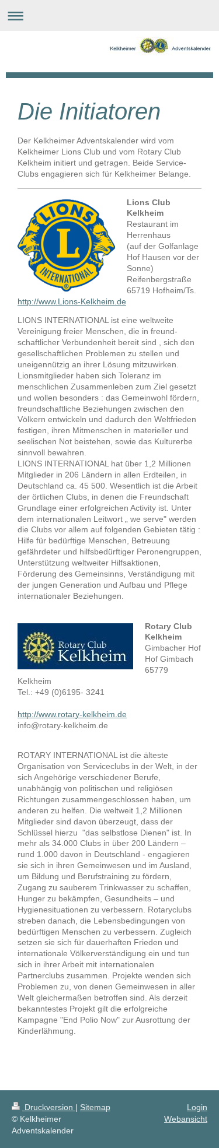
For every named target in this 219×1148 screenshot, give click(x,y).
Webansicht (185, 1119)
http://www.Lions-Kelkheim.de (72, 301)
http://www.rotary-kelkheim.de (72, 714)
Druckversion (48, 1107)
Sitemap (95, 1107)
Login (197, 1107)
